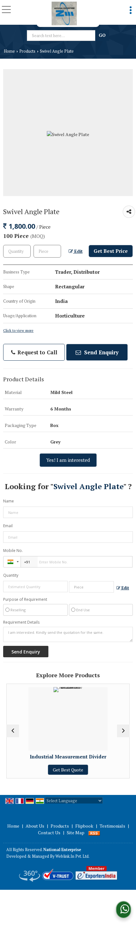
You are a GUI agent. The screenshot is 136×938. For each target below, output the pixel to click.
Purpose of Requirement (25, 599)
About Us (35, 826)
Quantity (10, 575)
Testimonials (112, 826)
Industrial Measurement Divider (57, 756)
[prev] (12, 731)
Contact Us (49, 833)
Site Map (75, 833)
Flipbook (84, 826)
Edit (78, 251)
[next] (123, 731)
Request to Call (36, 352)
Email (8, 525)
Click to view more (18, 330)
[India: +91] (12, 561)
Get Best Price (111, 251)
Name (8, 501)
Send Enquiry (101, 352)
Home (9, 51)
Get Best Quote (57, 770)
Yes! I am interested (68, 460)
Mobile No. (13, 550)
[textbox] (62, 35)
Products (27, 51)
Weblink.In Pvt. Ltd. (72, 856)
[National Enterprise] (64, 13)
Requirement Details (21, 622)
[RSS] (94, 833)
